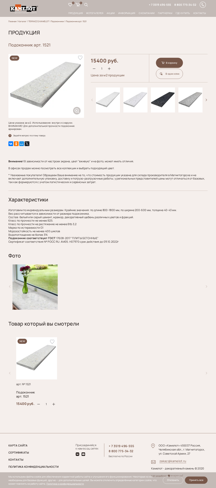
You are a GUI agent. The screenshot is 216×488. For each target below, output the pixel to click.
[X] (27, 143)
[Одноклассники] (16, 143)
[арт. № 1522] (108, 111)
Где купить (183, 13)
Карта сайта (18, 445)
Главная (12, 21)
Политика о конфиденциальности (65, 483)
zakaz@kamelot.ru (172, 461)
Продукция (75, 13)
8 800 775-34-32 (185, 4)
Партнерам (165, 13)
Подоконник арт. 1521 (76, 21)
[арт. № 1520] (163, 111)
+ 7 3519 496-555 (160, 4)
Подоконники (57, 21)
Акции (111, 13)
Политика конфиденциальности (33, 467)
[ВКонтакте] (10, 143)
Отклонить (173, 480)
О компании (147, 13)
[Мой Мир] (21, 143)
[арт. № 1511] (135, 111)
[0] (70, 5)
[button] (206, 100)
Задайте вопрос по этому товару (29, 135)
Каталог (22, 21)
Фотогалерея (94, 13)
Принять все (196, 480)
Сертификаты (18, 452)
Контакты (199, 13)
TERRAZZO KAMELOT (38, 21)
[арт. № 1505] (190, 111)
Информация (126, 13)
